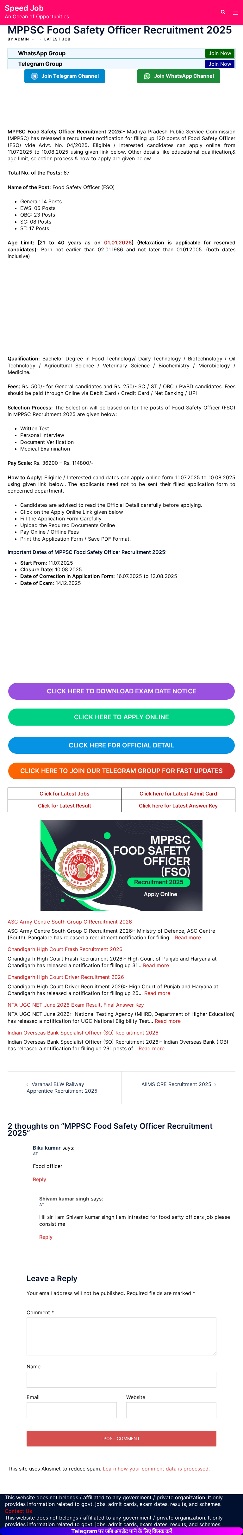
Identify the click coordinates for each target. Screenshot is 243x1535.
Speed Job (24, 8)
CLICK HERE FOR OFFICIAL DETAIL (121, 745)
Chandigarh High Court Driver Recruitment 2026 (66, 977)
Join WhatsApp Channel (184, 76)
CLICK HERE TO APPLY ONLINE (121, 717)
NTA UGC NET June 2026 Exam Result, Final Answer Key (76, 1005)
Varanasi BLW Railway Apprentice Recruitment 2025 (62, 1087)
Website (135, 1397)
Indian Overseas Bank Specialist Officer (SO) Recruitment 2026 (83, 1032)
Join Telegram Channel (70, 76)
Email (33, 1397)
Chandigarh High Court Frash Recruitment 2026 (65, 949)
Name (33, 1366)
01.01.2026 (118, 242)
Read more (188, 937)
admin (22, 39)
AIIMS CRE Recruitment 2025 (176, 1084)
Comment (40, 1312)
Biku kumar (47, 1148)
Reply (39, 1179)
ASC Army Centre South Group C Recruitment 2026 (70, 921)
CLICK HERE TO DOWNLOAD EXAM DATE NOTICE (121, 691)
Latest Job (57, 39)
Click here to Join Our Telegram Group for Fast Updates (121, 771)
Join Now (220, 53)
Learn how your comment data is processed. (156, 1468)
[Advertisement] (123, 105)
